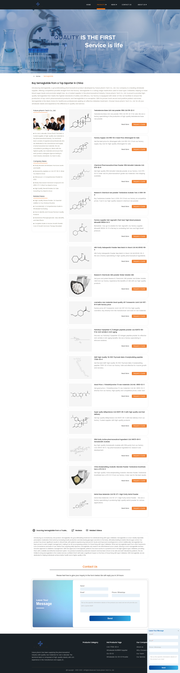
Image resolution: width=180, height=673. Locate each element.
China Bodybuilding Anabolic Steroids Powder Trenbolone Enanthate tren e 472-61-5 (120, 468)
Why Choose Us (142, 650)
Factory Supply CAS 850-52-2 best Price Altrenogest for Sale (116, 138)
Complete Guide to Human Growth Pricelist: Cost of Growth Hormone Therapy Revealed (48, 224)
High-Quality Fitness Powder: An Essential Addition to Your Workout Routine (47, 201)
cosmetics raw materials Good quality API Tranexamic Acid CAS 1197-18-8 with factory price (120, 303)
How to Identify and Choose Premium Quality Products (48, 213)
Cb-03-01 (110, 654)
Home (88, 4)
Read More (125, 124)
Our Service (140, 657)
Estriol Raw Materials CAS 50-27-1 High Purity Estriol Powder (116, 494)
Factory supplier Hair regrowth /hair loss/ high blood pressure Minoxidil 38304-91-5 (117, 221)
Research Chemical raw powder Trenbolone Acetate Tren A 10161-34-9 (120, 193)
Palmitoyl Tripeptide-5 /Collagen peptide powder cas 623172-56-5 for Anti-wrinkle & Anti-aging (119, 331)
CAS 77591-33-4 (112, 647)
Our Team (140, 653)
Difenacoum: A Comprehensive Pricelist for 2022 (48, 178)
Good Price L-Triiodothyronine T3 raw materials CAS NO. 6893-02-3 (119, 384)
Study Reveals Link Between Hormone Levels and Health (48, 166)
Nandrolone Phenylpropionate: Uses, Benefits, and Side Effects (48, 219)
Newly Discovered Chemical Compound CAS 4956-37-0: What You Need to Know (48, 184)
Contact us (126, 4)
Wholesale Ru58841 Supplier (117, 650)
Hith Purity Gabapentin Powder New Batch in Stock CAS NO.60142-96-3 (120, 248)
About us (141, 4)
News (113, 4)
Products (101, 4)
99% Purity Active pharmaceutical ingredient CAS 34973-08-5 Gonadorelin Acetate (117, 440)
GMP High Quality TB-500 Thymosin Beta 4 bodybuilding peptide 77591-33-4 (118, 358)
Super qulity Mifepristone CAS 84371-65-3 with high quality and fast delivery (119, 413)
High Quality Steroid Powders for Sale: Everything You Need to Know (46, 189)
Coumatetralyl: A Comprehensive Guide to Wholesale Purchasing (47, 207)
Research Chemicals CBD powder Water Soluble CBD (114, 275)
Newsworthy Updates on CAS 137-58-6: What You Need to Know (48, 172)
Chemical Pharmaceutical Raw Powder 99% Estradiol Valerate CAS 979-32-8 (119, 166)
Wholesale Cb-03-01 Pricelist (117, 657)
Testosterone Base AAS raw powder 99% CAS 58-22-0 (114, 110)
